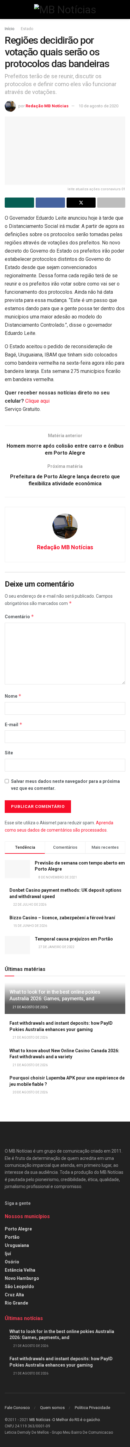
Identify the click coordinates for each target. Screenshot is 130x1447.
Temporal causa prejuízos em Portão (74, 938)
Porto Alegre (18, 1228)
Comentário (19, 616)
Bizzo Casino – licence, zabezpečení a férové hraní (62, 917)
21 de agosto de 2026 (30, 1007)
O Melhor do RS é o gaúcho (76, 1420)
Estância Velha (20, 1270)
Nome (13, 696)
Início (9, 29)
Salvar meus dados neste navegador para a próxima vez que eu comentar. (65, 785)
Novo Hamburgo (22, 1278)
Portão (12, 1237)
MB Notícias (39, 1420)
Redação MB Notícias (47, 106)
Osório (12, 1261)
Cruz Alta (14, 1294)
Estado (27, 29)
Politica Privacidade (92, 1407)
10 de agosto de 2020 (98, 106)
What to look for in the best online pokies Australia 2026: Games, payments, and (54, 995)
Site (9, 752)
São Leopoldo (19, 1286)
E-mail (13, 724)
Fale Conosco (17, 1407)
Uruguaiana (17, 1245)
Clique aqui (37, 401)
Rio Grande (16, 1302)
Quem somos (52, 1407)
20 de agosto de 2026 (30, 1092)
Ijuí (8, 1253)
